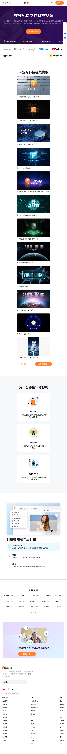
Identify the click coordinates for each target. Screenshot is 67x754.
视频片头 (4, 714)
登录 (51, 3)
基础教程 (62, 707)
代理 (61, 727)
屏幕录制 (32, 711)
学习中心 (32, 724)
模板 (24, 3)
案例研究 (32, 727)
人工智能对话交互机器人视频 (52, 596)
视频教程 (62, 711)
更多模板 (23, 364)
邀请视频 (4, 727)
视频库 (32, 740)
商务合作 (62, 730)
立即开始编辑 (43, 364)
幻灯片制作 (5, 730)
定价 (61, 737)
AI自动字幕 (33, 704)
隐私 (61, 743)
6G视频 (22, 596)
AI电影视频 (9, 601)
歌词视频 (4, 720)
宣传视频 (4, 701)
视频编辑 (4, 733)
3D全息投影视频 (8, 596)
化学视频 (47, 606)
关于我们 (62, 720)
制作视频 (59, 3)
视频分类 (32, 733)
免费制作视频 (33, 31)
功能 (31, 743)
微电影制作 (5, 737)
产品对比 (32, 730)
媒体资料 (62, 733)
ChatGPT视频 (34, 606)
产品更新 (62, 724)
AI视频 (57, 601)
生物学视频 (20, 606)
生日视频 (4, 724)
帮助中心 (62, 701)
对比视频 (58, 606)
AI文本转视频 (34, 707)
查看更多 (4, 740)
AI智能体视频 (34, 596)
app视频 (32, 601)
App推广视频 (45, 601)
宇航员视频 (7, 606)
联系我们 (62, 704)
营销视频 (4, 704)
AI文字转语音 (34, 701)
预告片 (4, 711)
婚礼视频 (4, 717)
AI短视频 (21, 601)
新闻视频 (4, 707)
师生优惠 (62, 740)
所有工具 (32, 714)
